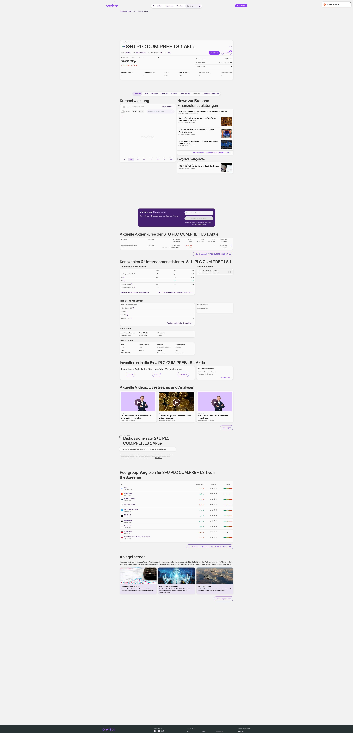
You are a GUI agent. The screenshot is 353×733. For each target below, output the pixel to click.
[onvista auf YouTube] (159, 731)
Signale (227, 53)
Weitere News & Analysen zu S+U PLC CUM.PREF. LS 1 (211, 153)
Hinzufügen (214, 53)
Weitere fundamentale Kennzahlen (134, 292)
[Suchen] (199, 6)
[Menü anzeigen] (153, 6)
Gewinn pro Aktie (183, 72)
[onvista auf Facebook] (155, 731)
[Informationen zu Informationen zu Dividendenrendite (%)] (134, 288)
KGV (165, 72)
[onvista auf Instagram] (163, 731)
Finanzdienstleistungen (132, 42)
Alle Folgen (226, 428)
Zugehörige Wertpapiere (211, 94)
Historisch (174, 94)
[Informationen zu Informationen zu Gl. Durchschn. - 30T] (133, 308)
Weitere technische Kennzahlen (179, 323)
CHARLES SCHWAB (131, 509)
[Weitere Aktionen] (231, 245)
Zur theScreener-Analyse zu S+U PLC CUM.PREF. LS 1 (210, 547)
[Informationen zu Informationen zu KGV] (124, 277)
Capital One (128, 526)
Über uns (241, 731)
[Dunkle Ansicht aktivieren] (114, 1)
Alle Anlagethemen (223, 599)
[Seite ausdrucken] (230, 47)
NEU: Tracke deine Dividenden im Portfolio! (175, 292)
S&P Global (128, 531)
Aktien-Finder (225, 377)
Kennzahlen (164, 94)
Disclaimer (158, 458)
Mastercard (128, 493)
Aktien (129, 11)
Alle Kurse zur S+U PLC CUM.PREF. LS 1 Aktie (213, 254)
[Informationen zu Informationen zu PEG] (124, 281)
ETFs (156, 374)
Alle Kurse (154, 94)
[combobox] (161, 111)
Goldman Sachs (129, 504)
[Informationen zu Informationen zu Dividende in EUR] (131, 284)
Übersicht (137, 94)
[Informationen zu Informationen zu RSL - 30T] (127, 311)
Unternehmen (185, 94)
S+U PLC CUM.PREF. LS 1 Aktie (140, 11)
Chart (146, 94)
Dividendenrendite (148, 72)
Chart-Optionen (167, 107)
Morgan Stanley (129, 499)
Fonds (130, 374)
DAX (188, 731)
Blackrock (127, 515)
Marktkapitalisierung (126, 72)
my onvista (169, 6)
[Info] (132, 73)
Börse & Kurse (123, 11)
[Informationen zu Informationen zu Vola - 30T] (127, 315)
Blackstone (128, 520)
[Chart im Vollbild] (122, 116)
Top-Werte (219, 731)
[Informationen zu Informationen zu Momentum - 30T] (131, 318)
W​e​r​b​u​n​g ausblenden (192, 25)
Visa (125, 488)
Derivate (183, 374)
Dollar (204, 731)
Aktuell (160, 6)
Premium (180, 6)
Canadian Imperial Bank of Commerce (137, 537)
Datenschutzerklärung (200, 224)
